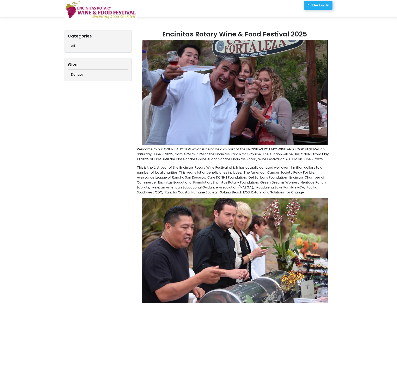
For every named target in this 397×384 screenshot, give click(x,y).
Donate (77, 74)
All (73, 45)
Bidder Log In (318, 5)
